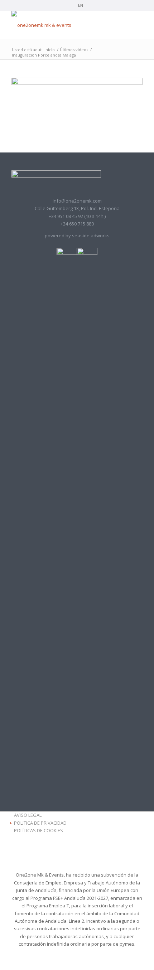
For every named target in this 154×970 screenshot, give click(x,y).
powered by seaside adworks (77, 235)
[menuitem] (79, 5)
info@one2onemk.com (77, 201)
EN (80, 5)
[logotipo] (63, 25)
